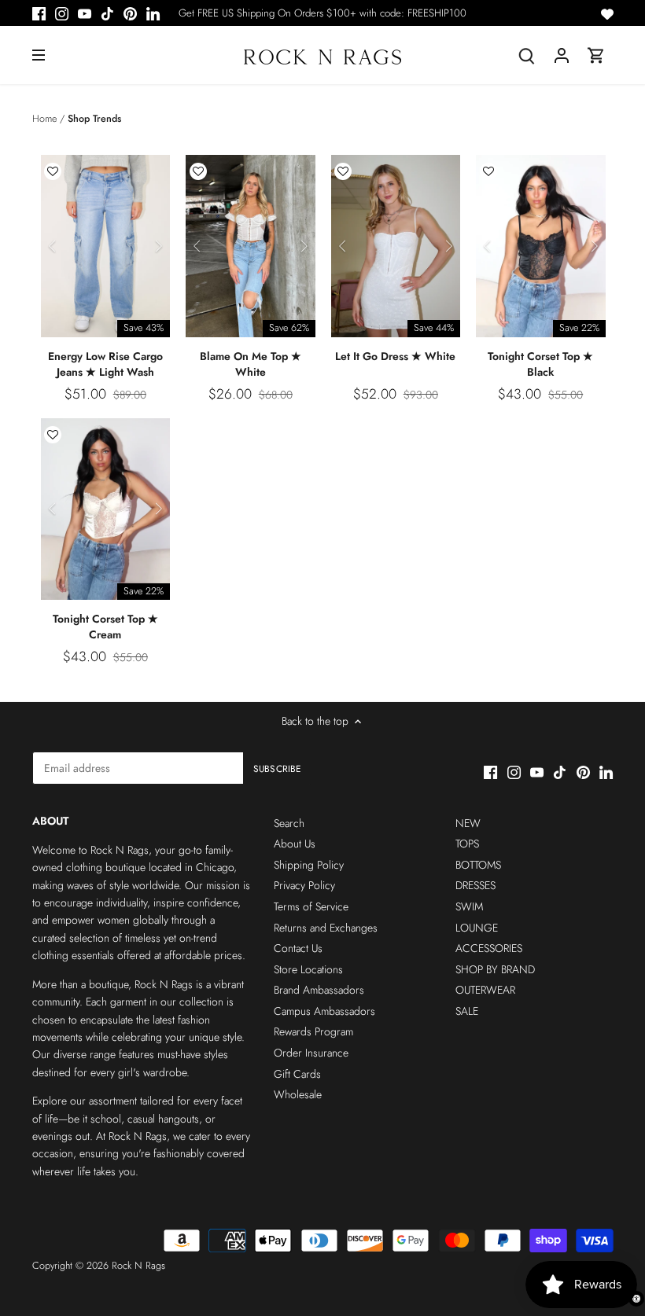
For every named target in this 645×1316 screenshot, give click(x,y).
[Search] (527, 55)
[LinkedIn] (153, 13)
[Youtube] (84, 13)
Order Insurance (311, 1053)
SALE (466, 1011)
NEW (468, 823)
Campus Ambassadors (324, 1011)
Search (289, 823)
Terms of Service (311, 906)
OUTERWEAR (485, 990)
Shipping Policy (309, 865)
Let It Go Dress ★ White (395, 356)
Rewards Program (313, 1031)
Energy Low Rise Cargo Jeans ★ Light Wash (105, 364)
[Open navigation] (38, 55)
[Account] (561, 55)
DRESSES (475, 885)
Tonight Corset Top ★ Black (540, 364)
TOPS (467, 843)
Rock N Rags (138, 1266)
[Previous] (52, 246)
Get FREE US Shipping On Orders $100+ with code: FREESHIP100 (322, 13)
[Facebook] (39, 13)
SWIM (469, 906)
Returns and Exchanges (326, 928)
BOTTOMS (478, 865)
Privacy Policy (304, 885)
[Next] (158, 246)
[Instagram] (61, 13)
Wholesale (298, 1094)
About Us (294, 843)
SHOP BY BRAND (495, 969)
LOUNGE (476, 928)
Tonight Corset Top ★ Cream (105, 626)
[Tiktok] (107, 13)
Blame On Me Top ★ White (250, 364)
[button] (52, 171)
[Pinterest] (130, 13)
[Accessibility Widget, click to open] (636, 1299)
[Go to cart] (596, 55)
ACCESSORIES (488, 948)
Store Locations (308, 969)
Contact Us (298, 948)
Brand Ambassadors (319, 990)
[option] (106, 245)
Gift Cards (297, 1074)
